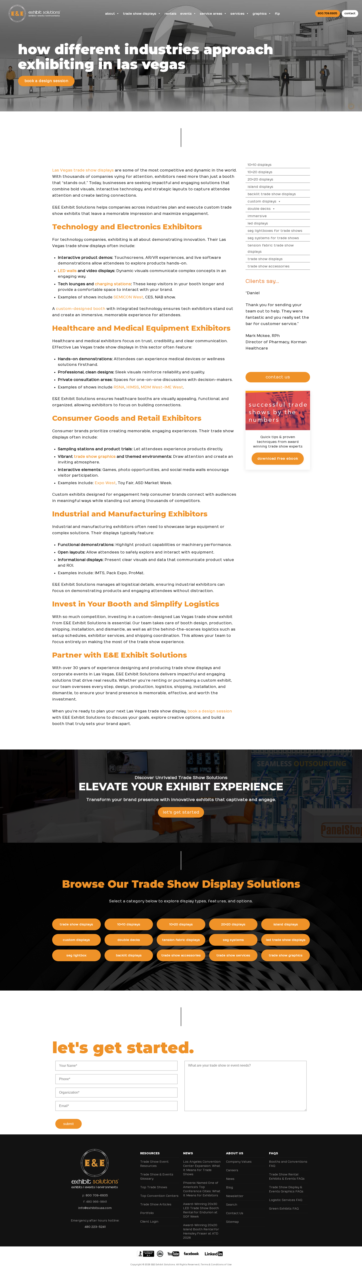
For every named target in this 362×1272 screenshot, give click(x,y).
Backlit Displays (129, 955)
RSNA (119, 387)
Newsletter (234, 1196)
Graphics (260, 13)
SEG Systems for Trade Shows (273, 238)
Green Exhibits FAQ (284, 1208)
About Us (234, 1153)
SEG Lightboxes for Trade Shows (275, 231)
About (110, 13)
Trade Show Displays (139, 13)
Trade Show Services (233, 955)
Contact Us (234, 1213)
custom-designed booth (80, 309)
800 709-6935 (97, 1195)
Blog (229, 1187)
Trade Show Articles (155, 1204)
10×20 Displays (260, 172)
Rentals (170, 13)
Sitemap (232, 1222)
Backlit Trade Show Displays (272, 194)
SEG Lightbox (76, 955)
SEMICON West (128, 297)
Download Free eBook (277, 459)
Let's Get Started (181, 812)
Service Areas (211, 13)
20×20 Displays (260, 179)
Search (231, 1204)
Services (237, 13)
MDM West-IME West (162, 387)
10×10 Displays (260, 165)
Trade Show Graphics (286, 955)
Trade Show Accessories (269, 266)
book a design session (209, 711)
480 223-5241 (95, 1227)
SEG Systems (233, 940)
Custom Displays (262, 201)
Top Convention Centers (159, 1196)
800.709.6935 (327, 13)
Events (186, 13)
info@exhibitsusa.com (95, 1208)
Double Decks (259, 209)
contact (350, 13)
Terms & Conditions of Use (216, 1264)
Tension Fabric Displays (181, 940)
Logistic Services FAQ (285, 1200)
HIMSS (132, 387)
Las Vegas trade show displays (83, 170)
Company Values (239, 1162)
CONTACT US (277, 377)
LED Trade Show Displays (285, 940)
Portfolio (147, 1213)
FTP (277, 13)
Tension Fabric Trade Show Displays (271, 249)
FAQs (273, 1153)
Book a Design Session (46, 81)
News (188, 1153)
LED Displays (258, 223)
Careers (232, 1170)
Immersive (257, 216)
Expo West (105, 483)
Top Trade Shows (153, 1187)
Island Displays (260, 187)
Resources (150, 1153)
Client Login (149, 1221)
